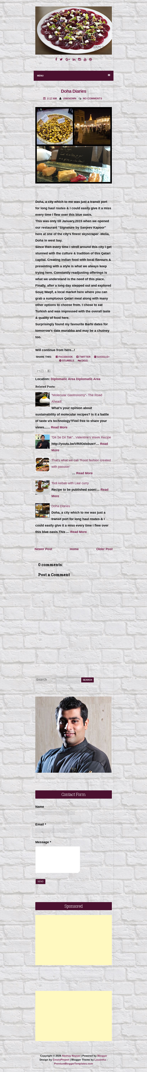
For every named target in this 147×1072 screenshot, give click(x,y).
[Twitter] (61, 59)
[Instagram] (79, 59)
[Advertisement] (73, 940)
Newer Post (43, 549)
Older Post (104, 549)
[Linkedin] (74, 59)
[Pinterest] (90, 59)
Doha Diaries (73, 91)
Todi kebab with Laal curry (70, 483)
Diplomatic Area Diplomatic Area (75, 379)
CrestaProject (61, 1059)
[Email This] (39, 371)
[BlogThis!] (42, 371)
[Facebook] (56, 59)
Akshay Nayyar (71, 1055)
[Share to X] (45, 371)
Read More (59, 427)
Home (74, 549)
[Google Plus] (68, 59)
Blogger (102, 1055)
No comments (92, 98)
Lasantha (100, 1059)
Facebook (65, 356)
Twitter (85, 356)
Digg (84, 360)
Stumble (67, 360)
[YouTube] (85, 59)
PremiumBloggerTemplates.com (73, 1063)
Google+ (103, 356)
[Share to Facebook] (49, 371)
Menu (40, 75)
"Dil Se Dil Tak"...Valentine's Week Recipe (81, 437)
